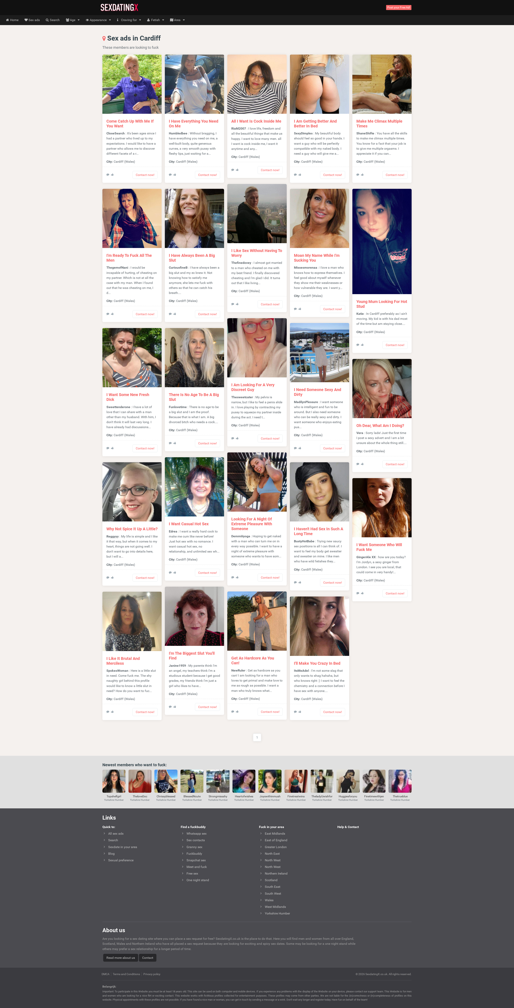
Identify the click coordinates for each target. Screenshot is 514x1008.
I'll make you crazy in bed (317, 663)
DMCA (105, 974)
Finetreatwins (296, 796)
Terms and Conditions (126, 974)
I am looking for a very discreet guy (252, 387)
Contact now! (145, 175)
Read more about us (120, 958)
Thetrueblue (400, 796)
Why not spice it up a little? (132, 528)
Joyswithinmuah (270, 796)
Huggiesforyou (348, 796)
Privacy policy (151, 974)
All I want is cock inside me (256, 121)
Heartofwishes (244, 796)
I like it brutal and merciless (123, 661)
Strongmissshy (218, 796)
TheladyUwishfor (321, 796)
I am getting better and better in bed (315, 123)
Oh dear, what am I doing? (380, 425)
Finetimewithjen (374, 796)
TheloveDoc (140, 796)
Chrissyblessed (166, 796)
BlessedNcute (192, 796)
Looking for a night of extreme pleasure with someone (251, 524)
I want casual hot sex (189, 523)
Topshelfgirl (114, 796)
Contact (147, 958)
